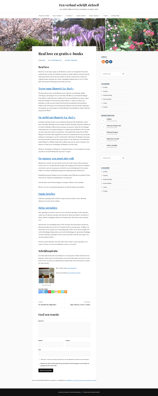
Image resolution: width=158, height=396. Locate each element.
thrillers (105, 107)
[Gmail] (56, 291)
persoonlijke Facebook (73, 273)
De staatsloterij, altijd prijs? (47, 305)
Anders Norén (95, 392)
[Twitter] (43, 291)
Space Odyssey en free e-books (80, 305)
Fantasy (105, 91)
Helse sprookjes (47, 207)
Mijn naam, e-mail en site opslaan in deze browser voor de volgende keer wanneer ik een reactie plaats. (65, 359)
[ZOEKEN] (123, 73)
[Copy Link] (59, 291)
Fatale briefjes (46, 193)
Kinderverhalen (81, 15)
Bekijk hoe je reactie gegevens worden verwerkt (81, 380)
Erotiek (105, 87)
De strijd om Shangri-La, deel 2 (56, 117)
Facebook (69, 15)
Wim (43, 60)
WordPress (77, 392)
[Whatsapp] (52, 291)
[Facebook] (40, 291)
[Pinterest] (49, 291)
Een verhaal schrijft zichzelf (79, 5)
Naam (40, 340)
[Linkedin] (46, 291)
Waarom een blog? (44, 15)
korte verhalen (57, 15)
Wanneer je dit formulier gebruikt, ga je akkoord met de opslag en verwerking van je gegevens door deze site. (64, 364)
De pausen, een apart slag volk (56, 158)
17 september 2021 (56, 60)
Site (39, 349)
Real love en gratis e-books (60, 53)
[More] (65, 291)
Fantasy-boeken (93, 15)
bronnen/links (115, 15)
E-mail (68, 340)
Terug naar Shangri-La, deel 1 (55, 88)
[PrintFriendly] (62, 291)
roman (105, 103)
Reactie (41, 321)
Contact (105, 15)
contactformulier (72, 268)
